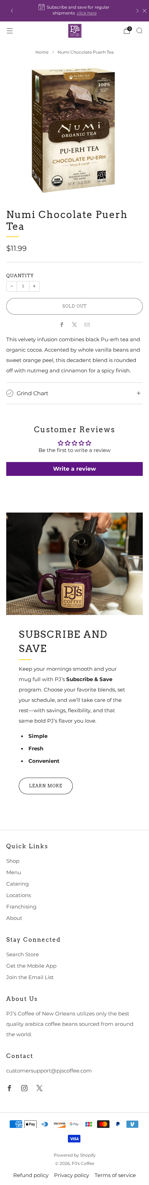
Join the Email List (30, 977)
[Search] (139, 30)
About (14, 918)
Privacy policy (71, 1175)
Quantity (20, 275)
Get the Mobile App (31, 966)
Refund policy (31, 1175)
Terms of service (115, 1175)
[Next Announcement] (137, 11)
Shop (12, 861)
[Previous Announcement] (12, 11)
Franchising (21, 907)
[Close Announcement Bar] (144, 10)
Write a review (74, 468)
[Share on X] (74, 324)
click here (87, 13)
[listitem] (74, 10)
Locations (18, 895)
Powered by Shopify (75, 1155)
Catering (17, 884)
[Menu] (9, 30)
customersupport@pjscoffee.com (49, 1071)
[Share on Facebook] (62, 324)
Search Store (22, 954)
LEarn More (45, 785)
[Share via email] (87, 324)
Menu (13, 872)
